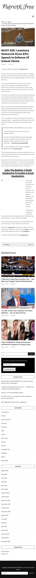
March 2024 (4, 489)
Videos (3, 457)
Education (4, 427)
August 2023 (4, 515)
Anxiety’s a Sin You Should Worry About (12, 392)
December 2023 (5, 500)
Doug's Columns (6, 419)
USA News (4, 453)
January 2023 (5, 537)
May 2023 (3, 523)
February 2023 (5, 534)
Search (31, 354)
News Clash (4, 438)
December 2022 (5, 541)
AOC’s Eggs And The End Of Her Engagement (14, 402)
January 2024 (5, 496)
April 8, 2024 (18, 148)
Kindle (26, 229)
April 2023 (4, 526)
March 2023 (4, 530)
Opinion (3, 442)
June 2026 (4, 478)
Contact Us (4, 554)
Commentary (5, 412)
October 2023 (5, 508)
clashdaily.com (24, 235)
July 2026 (4, 474)
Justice (3, 434)
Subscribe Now (9, 369)
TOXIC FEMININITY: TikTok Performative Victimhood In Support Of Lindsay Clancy (16, 343)
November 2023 (5, 504)
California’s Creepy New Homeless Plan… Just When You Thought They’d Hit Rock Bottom (17, 280)
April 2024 (4, 485)
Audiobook (26, 231)
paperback (11, 227)
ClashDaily (3, 64)
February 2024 (5, 493)
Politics (3, 445)
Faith (2, 431)
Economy (4, 423)
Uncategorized (5, 449)
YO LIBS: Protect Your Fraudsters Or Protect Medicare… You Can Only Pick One (16, 312)
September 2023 (6, 511)
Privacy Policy (5, 551)
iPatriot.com (23, 69)
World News (4, 460)
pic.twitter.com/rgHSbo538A (19, 143)
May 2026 (3, 482)
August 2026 (4, 470)
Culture (3, 416)
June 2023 (4, 519)
